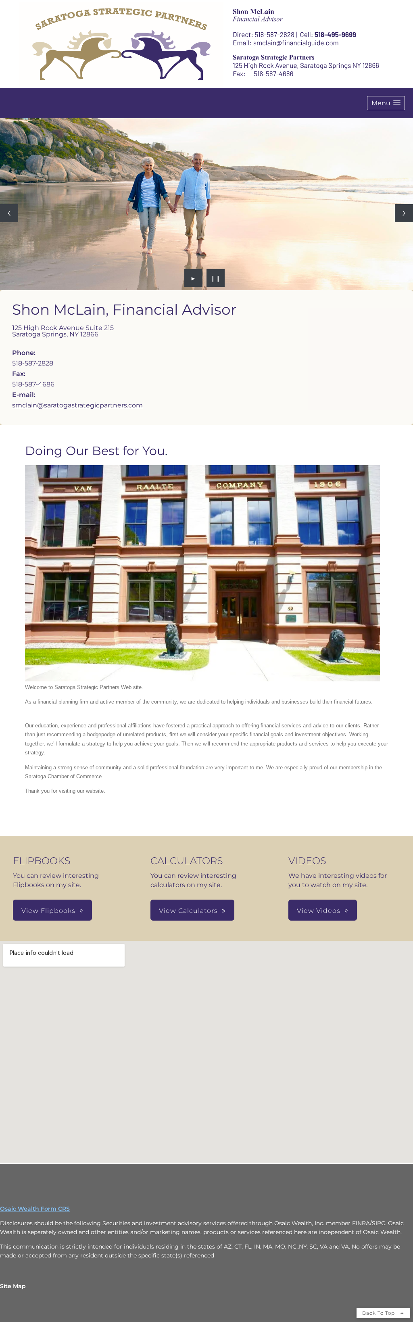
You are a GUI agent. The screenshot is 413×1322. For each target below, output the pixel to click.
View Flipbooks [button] (48, 911)
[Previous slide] (9, 213)
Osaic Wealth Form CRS (35, 1208)
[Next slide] (404, 213)
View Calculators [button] (188, 911)
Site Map (13, 1286)
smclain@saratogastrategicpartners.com (77, 405)
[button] (386, 103)
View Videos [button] (318, 911)
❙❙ (216, 278)
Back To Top (379, 1313)
